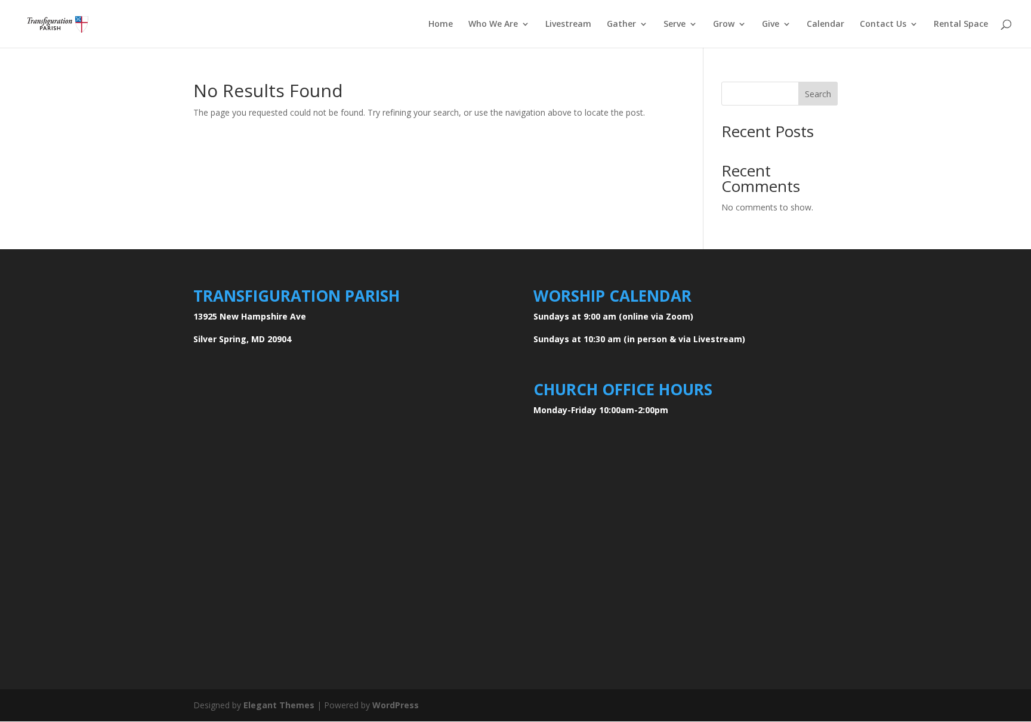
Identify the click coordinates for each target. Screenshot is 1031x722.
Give (770, 24)
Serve (674, 24)
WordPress (395, 705)
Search (818, 94)
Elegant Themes (278, 705)
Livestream (568, 24)
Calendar (825, 24)
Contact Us (883, 24)
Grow (723, 24)
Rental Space (961, 24)
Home (440, 24)
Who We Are (493, 24)
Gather (621, 24)
